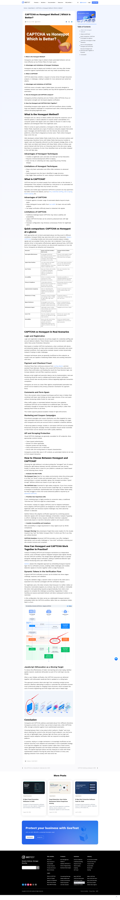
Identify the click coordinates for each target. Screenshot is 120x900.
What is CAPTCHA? (85, 34)
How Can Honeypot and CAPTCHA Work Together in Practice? (87, 50)
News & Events (50, 869)
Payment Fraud (77, 863)
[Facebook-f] (25, 885)
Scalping (76, 867)
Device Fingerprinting (65, 865)
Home (25, 8)
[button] (66, 21)
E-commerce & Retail (92, 859)
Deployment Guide (78, 884)
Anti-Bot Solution (64, 884)
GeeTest (26, 564)
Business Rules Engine (65, 867)
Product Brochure (51, 867)
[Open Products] (39, 2)
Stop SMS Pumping (51, 884)
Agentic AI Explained (52, 880)
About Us (49, 859)
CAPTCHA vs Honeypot (79, 882)
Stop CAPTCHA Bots (92, 880)
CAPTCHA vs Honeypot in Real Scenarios (88, 41)
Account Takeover (78, 859)
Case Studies (50, 863)
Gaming (89, 869)
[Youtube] (31, 885)
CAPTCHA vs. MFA (78, 880)
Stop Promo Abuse (51, 882)
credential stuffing (57, 191)
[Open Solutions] (46, 2)
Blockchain (89, 867)
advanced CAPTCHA (30, 493)
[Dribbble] (28, 885)
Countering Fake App (65, 876)
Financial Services (91, 861)
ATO (50, 191)
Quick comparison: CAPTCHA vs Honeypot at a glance (87, 37)
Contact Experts (51, 865)
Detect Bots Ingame (92, 884)
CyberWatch (31, 8)
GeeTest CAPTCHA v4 (65, 863)
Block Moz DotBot (91, 882)
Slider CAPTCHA (91, 876)
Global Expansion (64, 882)
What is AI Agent (51, 878)
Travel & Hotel (90, 863)
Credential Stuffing (78, 861)
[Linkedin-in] (23, 885)
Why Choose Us (50, 861)
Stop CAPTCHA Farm (92, 878)
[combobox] (29, 867)
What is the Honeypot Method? (86, 30)
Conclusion (83, 54)
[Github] (36, 885)
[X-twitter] (33, 885)
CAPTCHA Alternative (79, 878)
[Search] (37, 867)
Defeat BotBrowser (65, 878)
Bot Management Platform (64, 860)
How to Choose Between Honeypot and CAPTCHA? (87, 45)
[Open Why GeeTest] (72, 2)
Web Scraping (77, 865)
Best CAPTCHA (77, 876)
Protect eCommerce (65, 880)
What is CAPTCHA (51, 876)
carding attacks (58, 366)
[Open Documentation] (56, 2)
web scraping (68, 191)
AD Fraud (76, 869)
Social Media (90, 865)
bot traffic (52, 204)
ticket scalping (28, 193)
